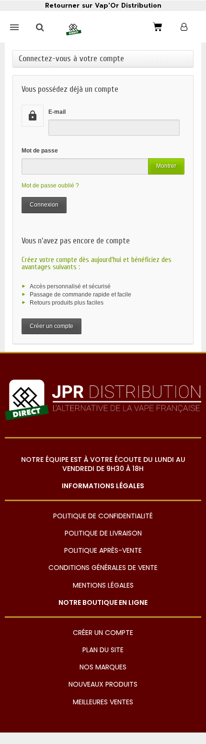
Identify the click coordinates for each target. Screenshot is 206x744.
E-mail (57, 112)
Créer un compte (51, 326)
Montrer (166, 166)
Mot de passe (40, 150)
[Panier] (157, 26)
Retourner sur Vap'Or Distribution (103, 5)
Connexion (44, 204)
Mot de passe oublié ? (50, 185)
